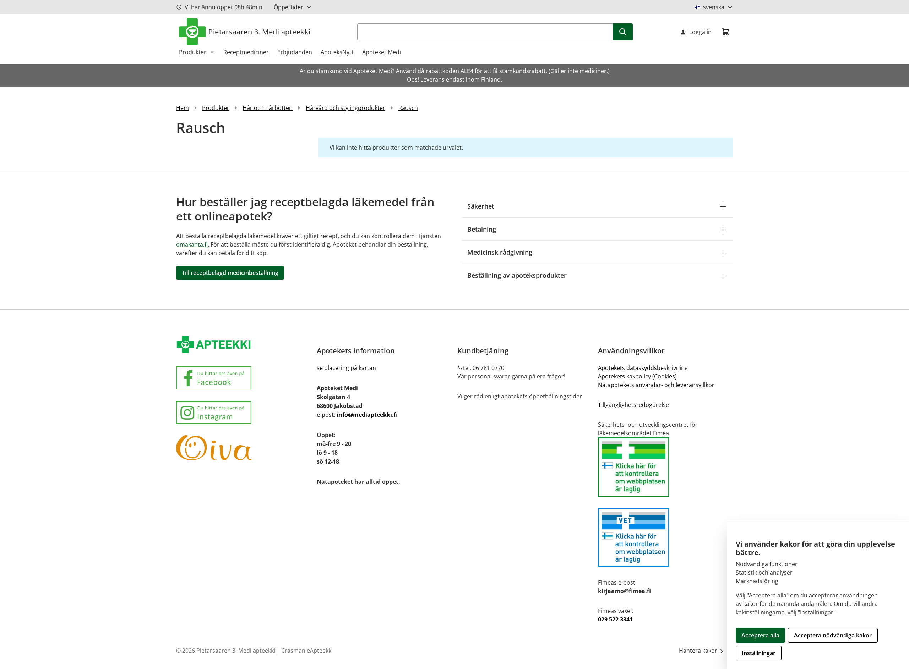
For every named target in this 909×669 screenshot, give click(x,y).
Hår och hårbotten (268, 108)
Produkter (192, 52)
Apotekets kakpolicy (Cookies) (637, 376)
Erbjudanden (294, 52)
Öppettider (288, 7)
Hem (182, 108)
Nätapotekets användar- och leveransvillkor (657, 385)
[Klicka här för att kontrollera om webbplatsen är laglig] (665, 467)
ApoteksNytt (337, 52)
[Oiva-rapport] (243, 447)
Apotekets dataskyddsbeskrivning (643, 368)
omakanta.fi (192, 244)
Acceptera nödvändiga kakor (833, 635)
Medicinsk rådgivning (499, 252)
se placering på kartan (346, 368)
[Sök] (623, 31)
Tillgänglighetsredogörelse (633, 405)
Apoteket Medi (381, 52)
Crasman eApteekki (307, 650)
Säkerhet (480, 206)
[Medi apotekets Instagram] (243, 412)
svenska (713, 7)
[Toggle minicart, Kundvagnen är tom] (725, 32)
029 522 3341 (615, 619)
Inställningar (758, 653)
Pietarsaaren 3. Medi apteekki (259, 32)
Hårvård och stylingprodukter (345, 108)
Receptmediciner (246, 52)
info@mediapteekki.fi (367, 415)
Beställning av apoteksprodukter (517, 275)
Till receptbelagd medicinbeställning (230, 273)
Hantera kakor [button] (699, 650)
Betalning (481, 229)
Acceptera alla (760, 635)
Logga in (700, 32)
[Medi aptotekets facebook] (243, 377)
